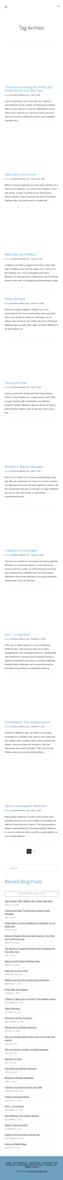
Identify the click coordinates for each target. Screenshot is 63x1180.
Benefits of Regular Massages (24, 467)
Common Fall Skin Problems (18, 1018)
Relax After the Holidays (20, 254)
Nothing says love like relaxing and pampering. (27, 980)
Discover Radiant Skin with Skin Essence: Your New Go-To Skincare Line (30, 937)
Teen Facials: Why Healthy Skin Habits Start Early (29, 901)
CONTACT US (50, 1165)
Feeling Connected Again (21, 550)
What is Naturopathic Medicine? (25, 806)
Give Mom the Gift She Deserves (21, 1068)
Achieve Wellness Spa (37, 1171)
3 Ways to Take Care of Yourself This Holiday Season (30, 999)
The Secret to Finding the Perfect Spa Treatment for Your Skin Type (29, 89)
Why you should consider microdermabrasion (26, 1049)
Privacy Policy (32, 1167)
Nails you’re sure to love (20, 174)
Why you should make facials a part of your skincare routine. (30, 1038)
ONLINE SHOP (35, 1162)
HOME (8, 1162)
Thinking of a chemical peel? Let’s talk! (23, 1087)
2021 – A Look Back (17, 634)
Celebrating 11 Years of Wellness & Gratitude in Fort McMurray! (30, 925)
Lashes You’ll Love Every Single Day (22, 1134)
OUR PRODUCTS (20, 1162)
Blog (8, 95)
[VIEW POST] (31, 63)
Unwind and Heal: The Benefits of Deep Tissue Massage (27, 912)
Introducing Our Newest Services (21, 1027)
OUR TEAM (47, 1162)
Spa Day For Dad (16, 383)
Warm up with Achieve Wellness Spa (22, 961)
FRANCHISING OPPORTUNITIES (30, 1165)
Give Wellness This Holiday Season (27, 722)
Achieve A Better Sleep (16, 1144)
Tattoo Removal (15, 299)
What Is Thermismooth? (16, 1125)
